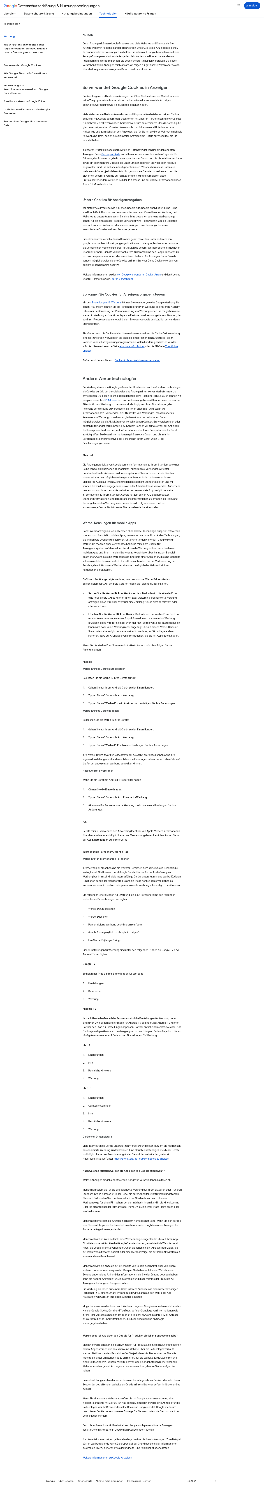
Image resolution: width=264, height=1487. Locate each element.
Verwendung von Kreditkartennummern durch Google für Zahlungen (26, 89)
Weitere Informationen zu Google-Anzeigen (107, 1457)
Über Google (66, 1481)
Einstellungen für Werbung (107, 302)
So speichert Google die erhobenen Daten (25, 123)
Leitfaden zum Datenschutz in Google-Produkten (27, 111)
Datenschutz (84, 1481)
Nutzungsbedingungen (77, 13)
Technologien (108, 13)
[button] (238, 5)
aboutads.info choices (132, 346)
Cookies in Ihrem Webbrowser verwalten (137, 360)
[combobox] (202, 1481)
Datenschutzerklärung (39, 13)
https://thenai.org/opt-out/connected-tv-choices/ (142, 1158)
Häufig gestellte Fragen (140, 13)
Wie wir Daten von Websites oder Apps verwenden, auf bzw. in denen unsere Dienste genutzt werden (25, 48)
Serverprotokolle (110, 154)
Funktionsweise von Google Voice (24, 101)
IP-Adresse (111, 400)
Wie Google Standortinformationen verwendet (25, 75)
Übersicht (10, 13)
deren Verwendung (122, 278)
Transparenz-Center (139, 1481)
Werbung (9, 36)
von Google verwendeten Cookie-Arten (139, 274)
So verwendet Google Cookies (22, 65)
